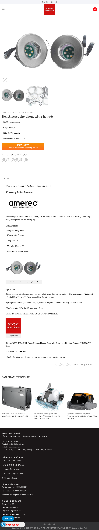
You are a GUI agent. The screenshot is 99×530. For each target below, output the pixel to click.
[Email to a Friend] (17, 160)
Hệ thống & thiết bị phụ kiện (22, 112)
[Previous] (7, 51)
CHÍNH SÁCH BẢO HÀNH (11, 461)
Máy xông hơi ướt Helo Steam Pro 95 (15, 416)
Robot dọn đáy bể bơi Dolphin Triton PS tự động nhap (82, 417)
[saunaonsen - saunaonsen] (49, 9)
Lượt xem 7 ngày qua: (10, 511)
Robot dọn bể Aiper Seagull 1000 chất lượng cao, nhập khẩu (47, 417)
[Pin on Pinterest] (21, 160)
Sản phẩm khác (49, 524)
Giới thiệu (46, 2)
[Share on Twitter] (13, 160)
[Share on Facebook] (8, 160)
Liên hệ (54, 2)
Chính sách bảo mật (9, 478)
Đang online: (7, 504)
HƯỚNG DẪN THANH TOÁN (13, 465)
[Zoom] (5, 80)
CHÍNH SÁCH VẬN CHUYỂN (13, 474)
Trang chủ (6, 112)
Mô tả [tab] (6, 179)
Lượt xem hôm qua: (9, 507)
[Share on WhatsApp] (4, 160)
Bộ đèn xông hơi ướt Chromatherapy (20, 294)
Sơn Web (83, 528)
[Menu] (3, 9)
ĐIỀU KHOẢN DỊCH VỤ (11, 469)
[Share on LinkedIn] (26, 160)
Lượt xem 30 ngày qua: (11, 514)
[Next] (92, 51)
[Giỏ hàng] (95, 9)
